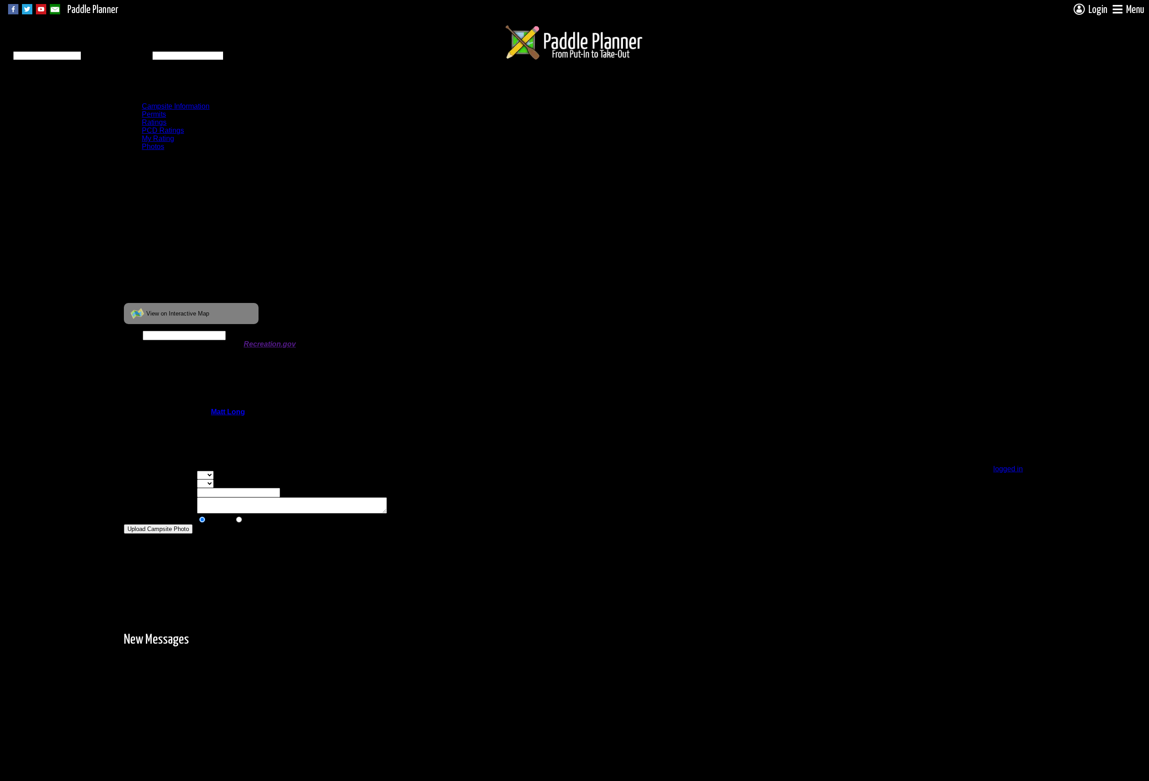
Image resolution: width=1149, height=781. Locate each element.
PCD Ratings (163, 130)
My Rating (158, 138)
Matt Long (228, 412)
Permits (154, 114)
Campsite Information (176, 106)
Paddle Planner (92, 10)
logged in (1008, 469)
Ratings (154, 122)
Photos (153, 146)
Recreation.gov (270, 344)
